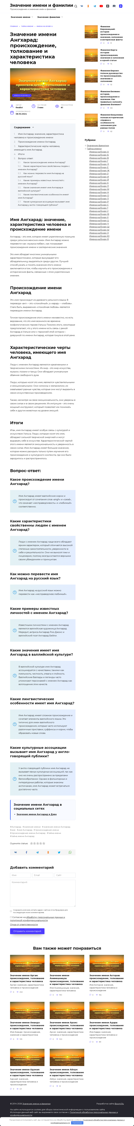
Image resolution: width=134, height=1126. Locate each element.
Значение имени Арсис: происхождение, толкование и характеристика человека (67, 1025)
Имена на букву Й (99, 180)
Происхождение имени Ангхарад (37, 142)
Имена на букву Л (99, 186)
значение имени (32, 827)
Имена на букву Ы (99, 230)
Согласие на (37, 919)
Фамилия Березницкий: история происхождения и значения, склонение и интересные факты (111, 33)
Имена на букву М (99, 189)
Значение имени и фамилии (41, 5)
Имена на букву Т (98, 208)
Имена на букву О (99, 195)
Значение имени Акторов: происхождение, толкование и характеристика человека (107, 978)
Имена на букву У (99, 211)
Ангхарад (16, 827)
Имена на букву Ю (99, 236)
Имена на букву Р (99, 202)
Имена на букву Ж (99, 170)
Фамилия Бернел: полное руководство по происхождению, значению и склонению (111, 76)
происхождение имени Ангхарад (28, 833)
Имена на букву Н (99, 192)
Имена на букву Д (99, 164)
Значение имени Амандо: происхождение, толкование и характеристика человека (27, 1025)
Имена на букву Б (99, 155)
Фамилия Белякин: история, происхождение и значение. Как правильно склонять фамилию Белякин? (111, 98)
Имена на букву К (99, 183)
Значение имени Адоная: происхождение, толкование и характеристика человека (27, 1072)
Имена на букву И (99, 177)
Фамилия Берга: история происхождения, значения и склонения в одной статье (112, 55)
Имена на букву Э (99, 233)
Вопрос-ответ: (25, 158)
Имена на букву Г (98, 161)
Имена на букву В (99, 158)
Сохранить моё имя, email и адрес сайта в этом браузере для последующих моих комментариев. (40, 911)
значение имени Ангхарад (57, 827)
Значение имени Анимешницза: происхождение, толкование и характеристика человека (67, 979)
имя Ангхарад (25, 830)
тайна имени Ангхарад (23, 836)
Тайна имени (94, 148)
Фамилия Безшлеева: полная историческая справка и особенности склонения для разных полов (111, 121)
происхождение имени (47, 830)
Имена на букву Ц (99, 220)
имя (13, 830)
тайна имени (54, 833)
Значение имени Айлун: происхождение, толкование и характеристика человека (67, 1072)
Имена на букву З (98, 173)
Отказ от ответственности (24, 924)
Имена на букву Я (99, 239)
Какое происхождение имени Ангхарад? (44, 162)
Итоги (21, 154)
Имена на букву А (22, 95)
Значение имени (20, 17)
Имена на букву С (99, 205)
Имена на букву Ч (99, 223)
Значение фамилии (48, 17)
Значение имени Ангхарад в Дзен (37, 814)
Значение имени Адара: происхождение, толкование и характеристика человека (107, 1025)
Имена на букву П (99, 198)
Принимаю (77, 1123)
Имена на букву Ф (99, 214)
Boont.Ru (119, 1104)
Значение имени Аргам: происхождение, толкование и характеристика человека (27, 978)
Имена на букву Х (98, 217)
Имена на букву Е (99, 167)
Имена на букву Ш (99, 227)
